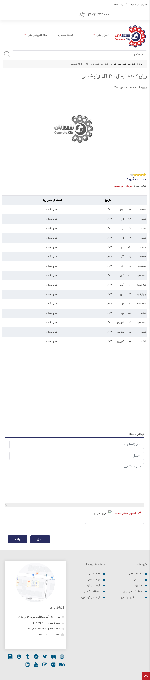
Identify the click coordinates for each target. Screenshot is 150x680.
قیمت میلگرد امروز (90, 597)
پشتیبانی (137, 580)
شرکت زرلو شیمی (123, 186)
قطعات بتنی (94, 574)
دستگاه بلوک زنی (91, 591)
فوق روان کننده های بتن (124, 64)
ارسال (40, 539)
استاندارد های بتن (132, 591)
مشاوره (138, 586)
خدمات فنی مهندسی (131, 597)
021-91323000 (98, 14)
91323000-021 (39, 623)
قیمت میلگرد (93, 586)
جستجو (7, 54)
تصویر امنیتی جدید (125, 513)
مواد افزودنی (93, 580)
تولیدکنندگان (135, 574)
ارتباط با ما (57, 608)
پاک (17, 539)
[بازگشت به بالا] (146, 676)
